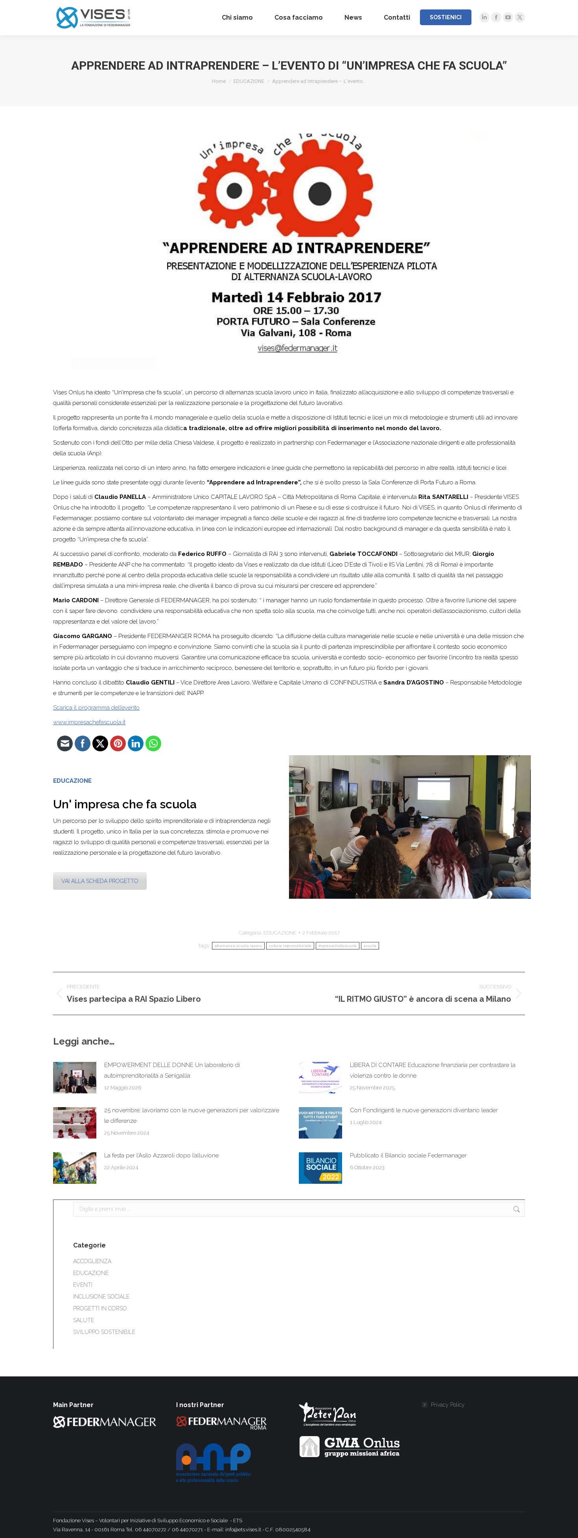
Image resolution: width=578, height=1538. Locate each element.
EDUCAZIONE (279, 933)
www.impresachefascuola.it (89, 722)
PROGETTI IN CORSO (100, 1308)
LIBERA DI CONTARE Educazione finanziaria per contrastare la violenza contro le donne (432, 1070)
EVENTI (82, 1285)
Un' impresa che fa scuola (125, 804)
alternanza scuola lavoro (238, 946)
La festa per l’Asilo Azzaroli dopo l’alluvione (161, 1155)
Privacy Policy (448, 1405)
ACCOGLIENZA (92, 1261)
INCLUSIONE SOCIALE (101, 1296)
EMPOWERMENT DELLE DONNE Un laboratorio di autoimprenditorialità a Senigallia (172, 1070)
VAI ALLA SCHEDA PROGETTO (99, 881)
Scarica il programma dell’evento (96, 707)
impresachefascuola (337, 946)
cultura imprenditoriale (290, 946)
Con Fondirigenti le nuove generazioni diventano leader (424, 1110)
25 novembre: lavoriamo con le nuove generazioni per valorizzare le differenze (191, 1115)
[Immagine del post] (74, 1077)
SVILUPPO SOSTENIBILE (104, 1332)
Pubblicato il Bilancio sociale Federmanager (408, 1155)
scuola (370, 946)
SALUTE (83, 1320)
